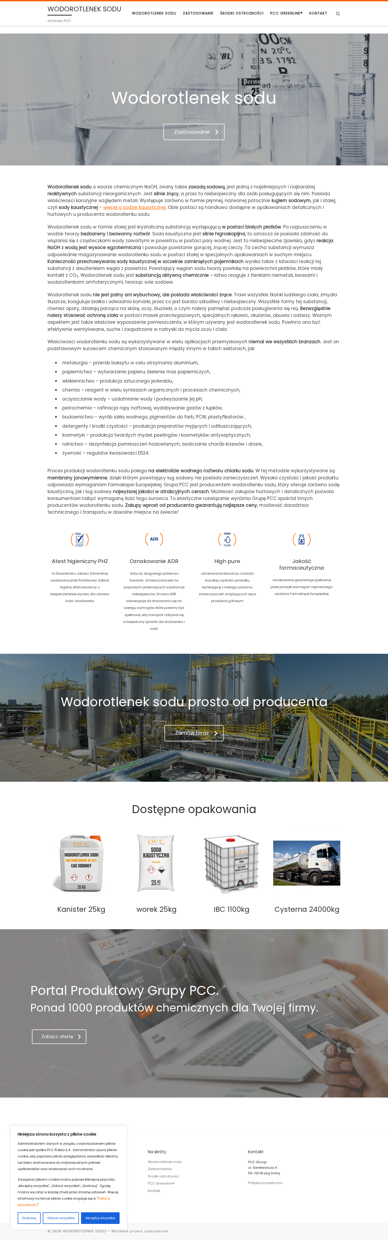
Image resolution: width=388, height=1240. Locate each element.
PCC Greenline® (161, 1183)
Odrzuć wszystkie (60, 1218)
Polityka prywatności (265, 1183)
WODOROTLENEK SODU (84, 1231)
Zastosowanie (160, 1169)
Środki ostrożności (163, 1176)
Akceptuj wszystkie (100, 1218)
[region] (69, 1177)
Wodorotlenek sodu (165, 1162)
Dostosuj (29, 1218)
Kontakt (154, 1191)
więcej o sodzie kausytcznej (134, 207)
